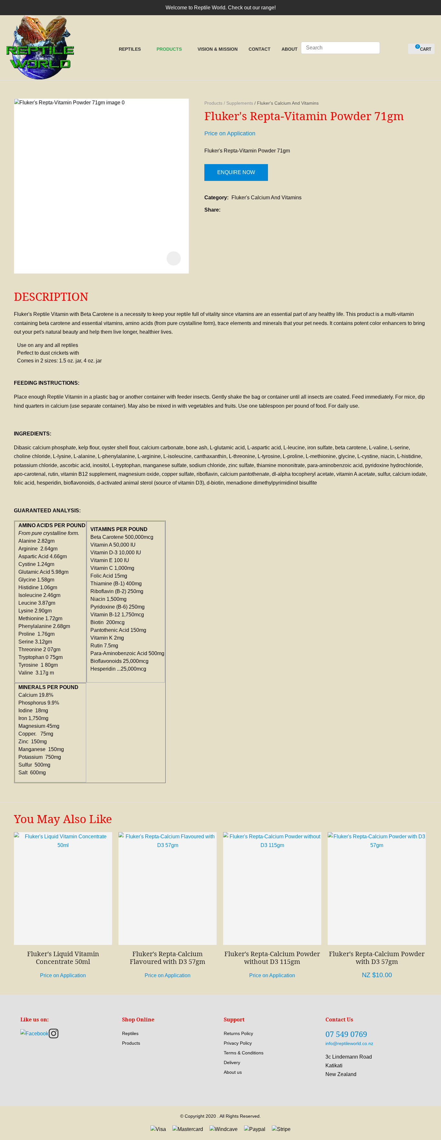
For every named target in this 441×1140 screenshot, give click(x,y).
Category (215, 197)
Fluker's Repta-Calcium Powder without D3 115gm (272, 957)
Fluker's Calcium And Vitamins (288, 103)
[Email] (243, 210)
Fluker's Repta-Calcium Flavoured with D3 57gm (167, 957)
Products (169, 49)
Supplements (239, 103)
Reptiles (130, 49)
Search (372, 48)
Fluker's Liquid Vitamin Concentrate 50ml (63, 957)
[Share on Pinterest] (253, 210)
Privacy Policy (238, 1043)
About (290, 49)
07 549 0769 (346, 1034)
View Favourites (400, 49)
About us (233, 1072)
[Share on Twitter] (233, 210)
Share (211, 210)
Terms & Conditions (243, 1052)
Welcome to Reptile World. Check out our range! (221, 7)
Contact (260, 49)
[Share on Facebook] (224, 210)
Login (389, 49)
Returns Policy (238, 1033)
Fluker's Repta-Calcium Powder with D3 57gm (377, 957)
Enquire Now (236, 172)
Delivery (232, 1062)
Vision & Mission (218, 49)
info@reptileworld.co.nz (349, 1043)
